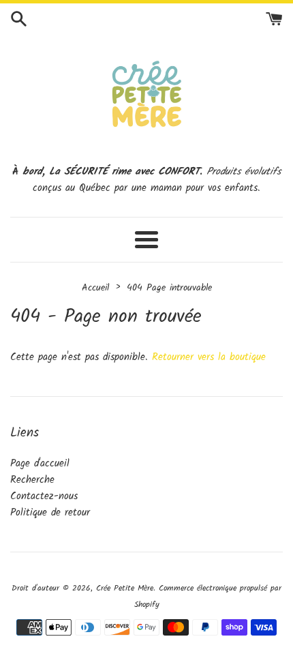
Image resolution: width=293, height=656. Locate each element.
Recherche (32, 480)
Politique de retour (50, 513)
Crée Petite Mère (124, 588)
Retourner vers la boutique (209, 357)
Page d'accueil (40, 464)
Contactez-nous (44, 496)
